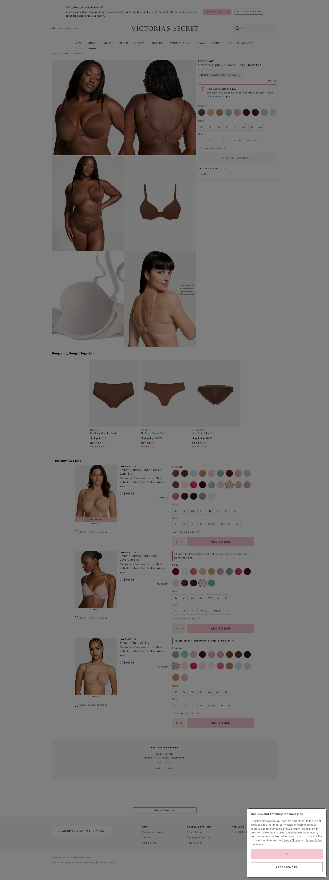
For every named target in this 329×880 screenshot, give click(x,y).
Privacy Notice (291, 840)
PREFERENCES (287, 867)
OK (286, 854)
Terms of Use (314, 840)
